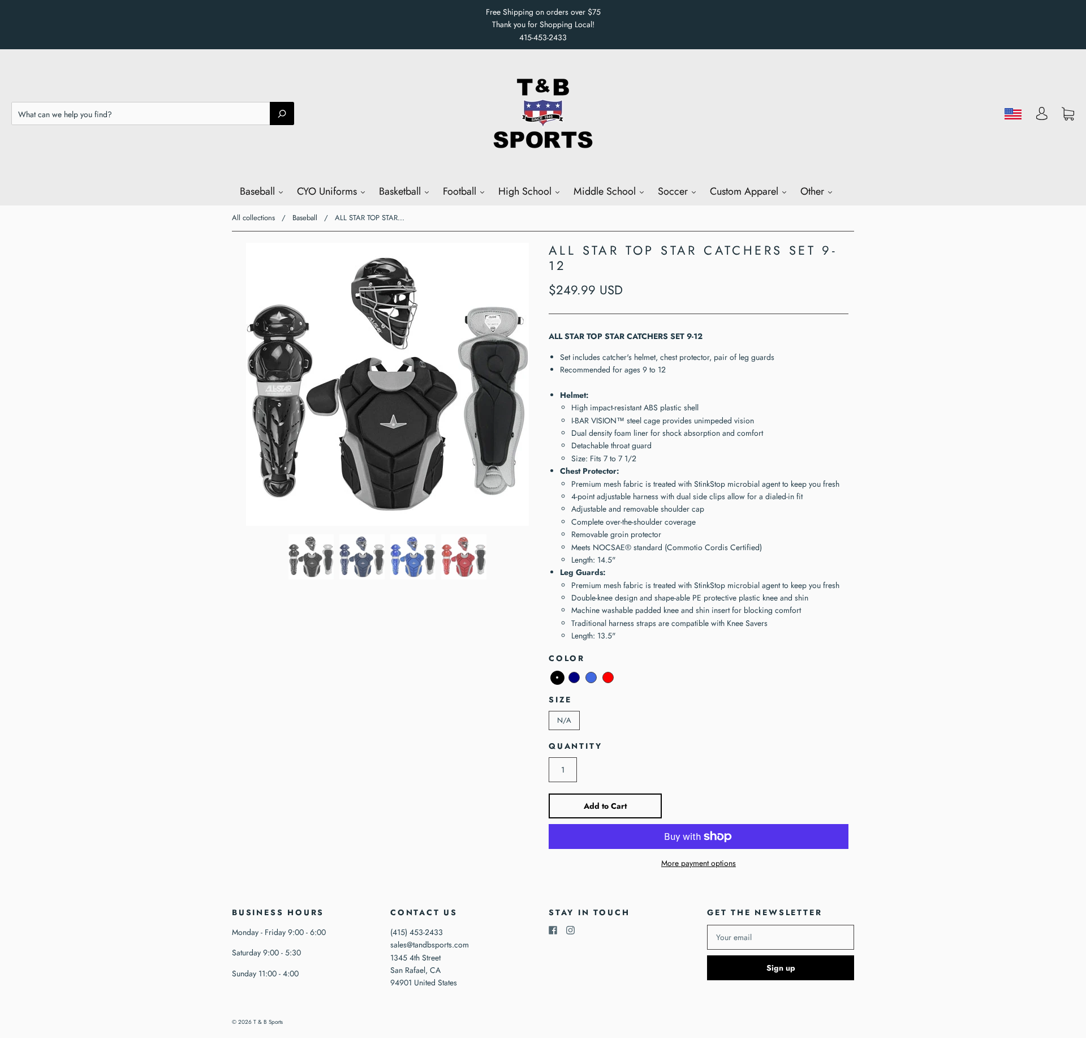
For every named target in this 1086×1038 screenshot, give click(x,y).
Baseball (259, 191)
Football (461, 191)
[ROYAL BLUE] (591, 677)
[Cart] (1068, 113)
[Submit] (282, 113)
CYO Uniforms (328, 191)
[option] (387, 384)
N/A (564, 720)
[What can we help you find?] (152, 114)
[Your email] (780, 937)
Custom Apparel (745, 191)
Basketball (401, 191)
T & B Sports (268, 1022)
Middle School (606, 191)
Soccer (674, 191)
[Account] (1042, 116)
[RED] (608, 677)
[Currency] (1013, 113)
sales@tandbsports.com (429, 944)
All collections (253, 217)
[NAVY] (574, 677)
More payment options (698, 863)
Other (813, 191)
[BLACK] (557, 678)
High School (526, 191)
